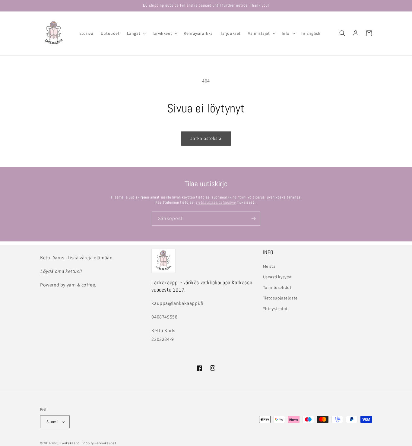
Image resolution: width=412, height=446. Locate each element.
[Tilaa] (253, 219)
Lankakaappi (70, 443)
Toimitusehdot (277, 287)
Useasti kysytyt (277, 277)
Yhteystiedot (275, 308)
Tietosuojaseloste (280, 298)
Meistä (269, 266)
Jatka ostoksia (206, 138)
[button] (136, 33)
